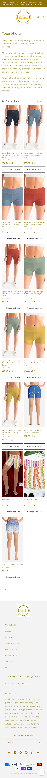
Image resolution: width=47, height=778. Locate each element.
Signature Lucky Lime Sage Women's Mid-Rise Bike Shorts (11, 363)
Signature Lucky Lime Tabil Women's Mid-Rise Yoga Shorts (11, 224)
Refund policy (11, 649)
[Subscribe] (39, 743)
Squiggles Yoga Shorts (31, 499)
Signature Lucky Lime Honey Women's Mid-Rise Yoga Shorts (34, 363)
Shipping (9, 661)
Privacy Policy (11, 655)
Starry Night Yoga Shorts (32, 430)
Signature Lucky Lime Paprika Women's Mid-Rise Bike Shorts (12, 294)
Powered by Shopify (31, 773)
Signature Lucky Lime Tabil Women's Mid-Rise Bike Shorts (33, 155)
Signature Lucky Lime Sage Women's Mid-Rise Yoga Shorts (33, 294)
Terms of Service (12, 643)
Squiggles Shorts (8, 499)
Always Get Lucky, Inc (20, 773)
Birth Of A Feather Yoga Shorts (12, 565)
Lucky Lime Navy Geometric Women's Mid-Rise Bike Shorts (12, 155)
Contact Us (9, 637)
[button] (3, 17)
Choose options (12, 169)
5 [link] (41, 589)
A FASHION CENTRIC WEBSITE (17, 684)
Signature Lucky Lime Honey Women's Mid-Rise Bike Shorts (12, 432)
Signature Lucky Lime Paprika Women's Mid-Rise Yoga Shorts (34, 224)
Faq (6, 667)
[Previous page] (6, 589)
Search (8, 631)
